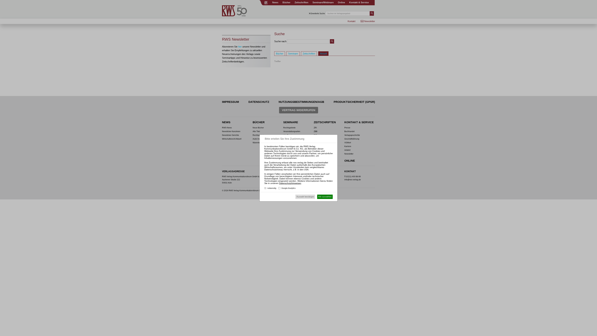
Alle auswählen (325, 197)
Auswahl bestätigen (305, 197)
